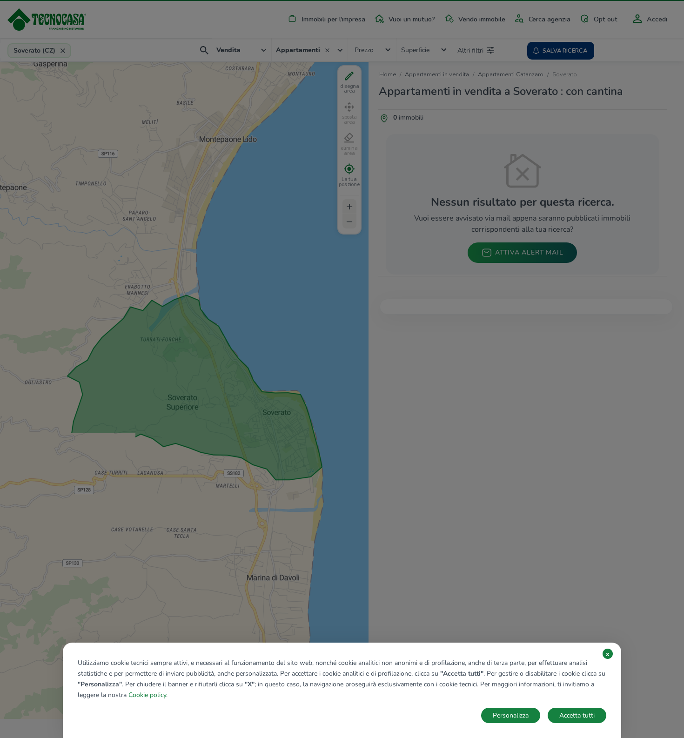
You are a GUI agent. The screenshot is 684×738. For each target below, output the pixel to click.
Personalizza (511, 715)
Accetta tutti (577, 715)
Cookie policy (147, 695)
